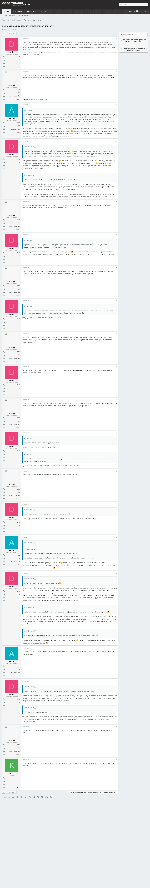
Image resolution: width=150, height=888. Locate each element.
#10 (116, 367)
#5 (116, 202)
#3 (116, 105)
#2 (116, 72)
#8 (116, 301)
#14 (116, 504)
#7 (116, 268)
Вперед (11, 34)
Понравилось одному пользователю (36, 99)
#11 (116, 400)
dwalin (6, 29)
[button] (24, 11)
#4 (116, 141)
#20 (116, 760)
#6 (116, 235)
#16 (116, 573)
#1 (116, 39)
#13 (116, 471)
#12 (116, 433)
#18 (116, 681)
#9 (116, 334)
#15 (116, 537)
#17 (116, 648)
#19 (116, 727)
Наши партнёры (128, 35)
